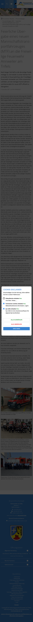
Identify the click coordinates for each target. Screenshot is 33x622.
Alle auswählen (16, 320)
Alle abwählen (16, 324)
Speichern (16, 329)
